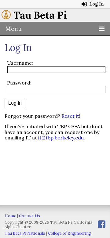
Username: (20, 63)
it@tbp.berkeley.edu (61, 138)
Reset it (70, 116)
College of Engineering (69, 233)
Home (10, 215)
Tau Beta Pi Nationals (25, 233)
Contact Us (29, 215)
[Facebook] (101, 224)
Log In (96, 4)
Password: (19, 83)
